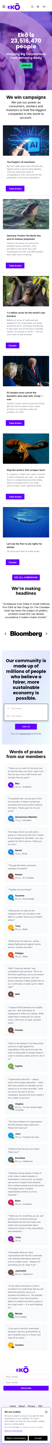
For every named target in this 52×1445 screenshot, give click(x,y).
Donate (12, 345)
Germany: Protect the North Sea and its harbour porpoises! (24, 237)
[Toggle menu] (5, 7)
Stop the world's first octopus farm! (26, 470)
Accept (38, 1438)
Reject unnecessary (16, 1438)
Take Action (15, 188)
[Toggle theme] (37, 6)
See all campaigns (26, 577)
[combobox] (45, 6)
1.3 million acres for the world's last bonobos (26, 314)
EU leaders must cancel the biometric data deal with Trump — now (25, 396)
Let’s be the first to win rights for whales (24, 545)
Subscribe (26, 1388)
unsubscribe (24, 733)
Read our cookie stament (13, 1431)
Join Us (26, 726)
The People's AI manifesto (21, 162)
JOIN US (25, 65)
